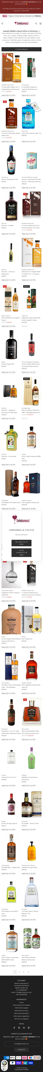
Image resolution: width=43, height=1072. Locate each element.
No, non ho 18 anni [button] (21, 543)
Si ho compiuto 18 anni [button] (21, 552)
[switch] (4, 1069)
